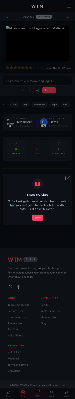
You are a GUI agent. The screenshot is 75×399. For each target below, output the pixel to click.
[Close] (68, 178)
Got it (38, 217)
